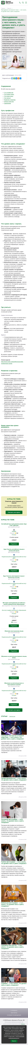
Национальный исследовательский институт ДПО (14, 557)
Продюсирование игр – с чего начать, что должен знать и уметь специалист (14, 779)
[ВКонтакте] (16, 78)
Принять (14, 1041)
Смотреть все (12, 716)
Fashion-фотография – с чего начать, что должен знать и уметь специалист (14, 862)
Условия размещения (14, 1015)
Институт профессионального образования (14, 610)
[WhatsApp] (14, 78)
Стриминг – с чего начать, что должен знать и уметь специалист (14, 984)
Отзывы (14, 534)
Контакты (14, 1012)
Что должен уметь (9, 94)
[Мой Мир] (20, 78)
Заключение (7, 103)
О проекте (14, 1010)
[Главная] (7, 2)
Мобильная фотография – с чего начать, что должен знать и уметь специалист (12, 904)
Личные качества (9, 101)
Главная (3, 8)
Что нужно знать (8, 96)
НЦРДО (14, 531)
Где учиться (7, 98)
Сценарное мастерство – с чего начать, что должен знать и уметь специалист (12, 947)
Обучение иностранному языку (14, 631)
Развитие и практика (9, 99)
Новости (9, 8)
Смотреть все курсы (14, 512)
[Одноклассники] (18, 78)
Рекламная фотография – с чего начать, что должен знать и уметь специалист (12, 821)
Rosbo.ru (23, 1024)
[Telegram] (12, 78)
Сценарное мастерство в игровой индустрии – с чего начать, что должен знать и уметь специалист (12, 737)
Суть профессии (8, 92)
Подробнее (14, 544)
